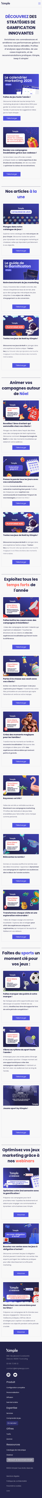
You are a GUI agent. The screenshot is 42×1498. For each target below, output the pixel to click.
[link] (12, 1350)
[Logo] (5, 3)
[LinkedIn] (8, 1375)
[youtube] (15, 1375)
